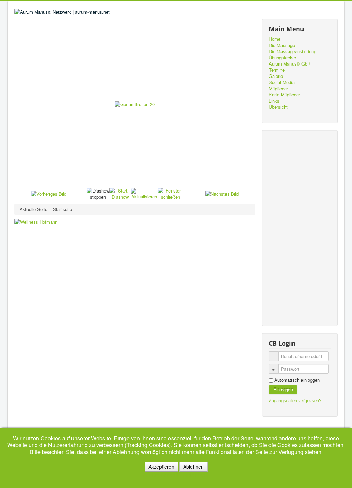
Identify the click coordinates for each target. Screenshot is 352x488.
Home (274, 39)
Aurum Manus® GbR (289, 64)
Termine (277, 70)
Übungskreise (282, 58)
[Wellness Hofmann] (35, 221)
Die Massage (282, 45)
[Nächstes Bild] (222, 193)
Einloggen (283, 389)
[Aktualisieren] (144, 193)
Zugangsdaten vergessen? (295, 400)
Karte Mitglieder (284, 95)
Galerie (276, 76)
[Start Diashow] (120, 193)
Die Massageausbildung (292, 51)
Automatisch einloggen (297, 380)
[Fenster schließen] (170, 193)
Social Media (282, 82)
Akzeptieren (161, 466)
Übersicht (278, 107)
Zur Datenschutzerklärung (174, 475)
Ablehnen (193, 466)
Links (274, 101)
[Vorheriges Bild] (48, 193)
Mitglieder (278, 88)
